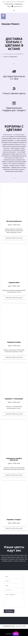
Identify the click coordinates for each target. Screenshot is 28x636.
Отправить (9, 611)
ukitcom (9, 6)
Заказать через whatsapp (14, 238)
